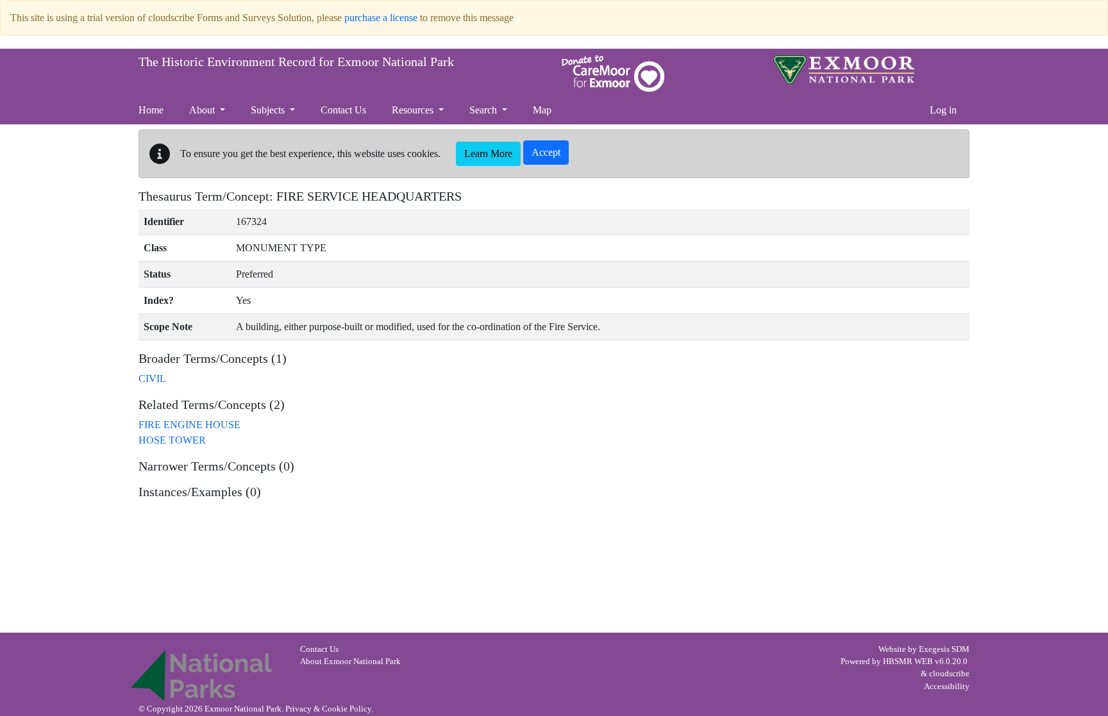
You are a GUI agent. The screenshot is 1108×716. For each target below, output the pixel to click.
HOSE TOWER (172, 440)
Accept (546, 152)
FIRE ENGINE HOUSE (189, 424)
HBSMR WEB (908, 661)
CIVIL (152, 378)
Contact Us (319, 649)
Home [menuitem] (151, 109)
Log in (943, 109)
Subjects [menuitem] (269, 109)
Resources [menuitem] (414, 109)
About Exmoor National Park (350, 661)
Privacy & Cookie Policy (328, 708)
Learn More (488, 153)
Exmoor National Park (843, 69)
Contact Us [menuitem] (343, 109)
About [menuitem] (203, 109)
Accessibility (947, 686)
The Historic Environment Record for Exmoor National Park (296, 61)
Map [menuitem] (542, 109)
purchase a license (380, 17)
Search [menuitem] (484, 109)
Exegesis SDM (944, 649)
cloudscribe (949, 673)
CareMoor (613, 73)
